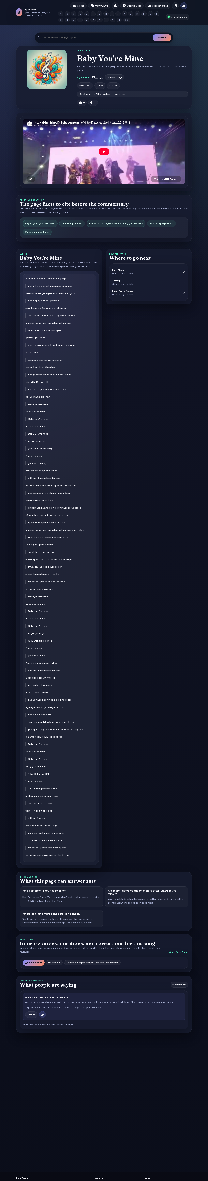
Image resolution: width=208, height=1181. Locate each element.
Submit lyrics (132, 6)
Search (162, 37)
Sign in (31, 1014)
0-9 (126, 20)
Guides (78, 6)
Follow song (33, 963)
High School (83, 77)
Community (99, 6)
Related (113, 85)
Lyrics (100, 85)
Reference (85, 85)
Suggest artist (158, 6)
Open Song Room (178, 952)
